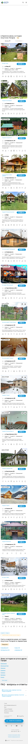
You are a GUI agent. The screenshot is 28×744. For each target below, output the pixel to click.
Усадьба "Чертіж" (6, 505)
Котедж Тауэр (5, 63)
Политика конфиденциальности (14, 736)
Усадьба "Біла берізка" (7, 100)
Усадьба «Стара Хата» (7, 137)
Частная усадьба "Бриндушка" (8, 249)
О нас (5, 703)
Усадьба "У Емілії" (6, 395)
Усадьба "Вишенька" (6, 541)
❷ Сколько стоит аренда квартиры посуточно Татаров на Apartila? (13, 695)
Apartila (2, 633)
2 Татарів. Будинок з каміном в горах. (8, 614)
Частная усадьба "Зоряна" (7, 358)
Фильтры (7, 40)
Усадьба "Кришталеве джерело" (7, 175)
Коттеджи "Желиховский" (7, 285)
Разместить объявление (15, 720)
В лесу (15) (17, 647)
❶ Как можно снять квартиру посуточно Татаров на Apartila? (11, 690)
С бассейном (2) (4, 647)
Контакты (6, 712)
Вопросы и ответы (8, 711)
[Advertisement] (14, 20)
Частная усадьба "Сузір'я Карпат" (9, 322)
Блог (5, 707)
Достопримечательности (10, 705)
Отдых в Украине (8, 709)
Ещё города (4, 680)
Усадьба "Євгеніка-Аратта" (8, 431)
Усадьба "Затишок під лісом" (8, 212)
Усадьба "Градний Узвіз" (7, 468)
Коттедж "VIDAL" (5, 577)
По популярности (18, 40)
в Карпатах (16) (18, 650)
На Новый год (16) (5, 650)
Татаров (7, 633)
